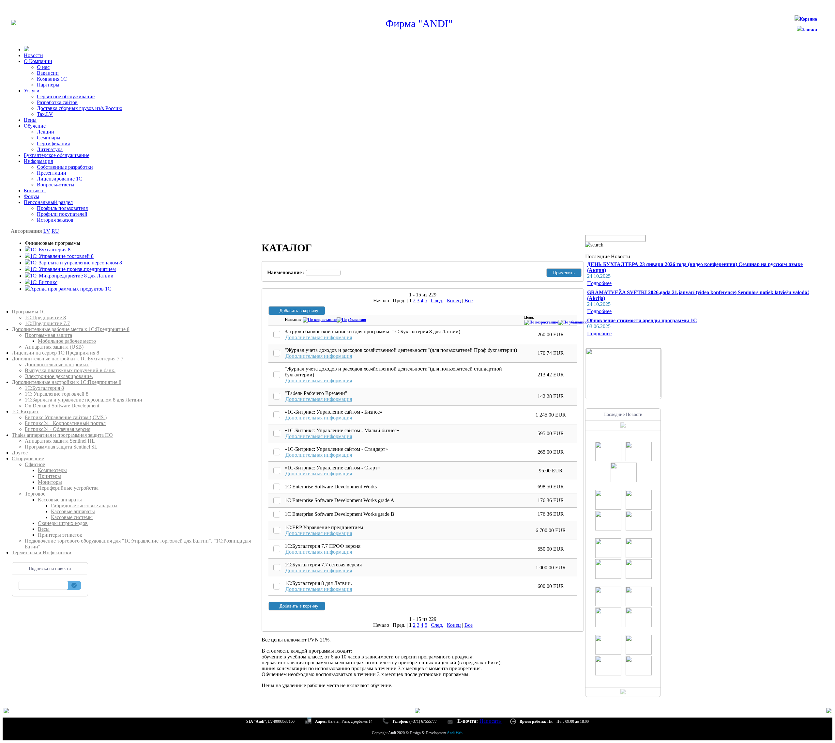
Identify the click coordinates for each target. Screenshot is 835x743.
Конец (454, 300)
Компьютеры (52, 470)
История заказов (55, 220)
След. (437, 300)
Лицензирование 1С (59, 179)
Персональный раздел (48, 202)
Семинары (48, 137)
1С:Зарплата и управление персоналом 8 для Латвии (83, 400)
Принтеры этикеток (60, 535)
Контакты (35, 190)
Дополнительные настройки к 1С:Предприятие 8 (66, 382)
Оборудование (28, 458)
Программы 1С (29, 311)
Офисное (35, 464)
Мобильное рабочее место (67, 341)
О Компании (38, 61)
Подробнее (599, 283)
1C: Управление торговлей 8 (62, 256)
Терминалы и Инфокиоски (41, 552)
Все (468, 300)
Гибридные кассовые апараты (84, 505)
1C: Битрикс (43, 282)
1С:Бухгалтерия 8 (44, 388)
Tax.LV (45, 114)
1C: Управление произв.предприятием (73, 269)
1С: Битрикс (25, 411)
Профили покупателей (62, 214)
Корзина (808, 19)
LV (46, 231)
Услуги (31, 90)
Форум (31, 196)
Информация (38, 161)
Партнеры (48, 84)
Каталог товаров (30, 305)
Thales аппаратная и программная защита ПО (62, 435)
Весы (44, 529)
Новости (33, 55)
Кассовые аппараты (60, 499)
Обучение (35, 126)
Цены (30, 120)
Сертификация (53, 143)
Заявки (809, 29)
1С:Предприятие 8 (45, 317)
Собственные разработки (65, 167)
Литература (50, 149)
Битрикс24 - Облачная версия (57, 429)
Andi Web (455, 733)
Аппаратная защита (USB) (54, 347)
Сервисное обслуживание (66, 96)
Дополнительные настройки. (57, 364)
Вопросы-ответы (55, 184)
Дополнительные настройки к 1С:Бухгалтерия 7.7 (67, 358)
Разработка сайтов (57, 102)
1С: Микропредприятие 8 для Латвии (72, 275)
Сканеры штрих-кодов (63, 523)
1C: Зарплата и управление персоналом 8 (76, 262)
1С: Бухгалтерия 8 (50, 249)
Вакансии (48, 73)
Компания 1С (52, 79)
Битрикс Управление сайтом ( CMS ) (66, 417)
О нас (43, 67)
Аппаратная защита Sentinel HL (60, 441)
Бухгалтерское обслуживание (56, 155)
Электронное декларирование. (59, 376)
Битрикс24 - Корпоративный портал (65, 423)
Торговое (35, 494)
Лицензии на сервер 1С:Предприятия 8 (55, 353)
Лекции (45, 131)
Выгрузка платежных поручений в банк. (70, 370)
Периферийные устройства (68, 488)
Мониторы (50, 482)
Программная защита (48, 335)
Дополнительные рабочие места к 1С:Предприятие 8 (70, 329)
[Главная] (13, 23)
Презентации (51, 173)
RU (55, 231)
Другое (20, 452)
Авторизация (26, 231)
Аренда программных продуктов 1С (70, 289)
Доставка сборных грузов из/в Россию (79, 108)
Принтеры (49, 476)
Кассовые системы (72, 517)
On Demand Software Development (62, 405)
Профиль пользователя (62, 208)
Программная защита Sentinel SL (61, 447)
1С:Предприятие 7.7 (47, 323)
